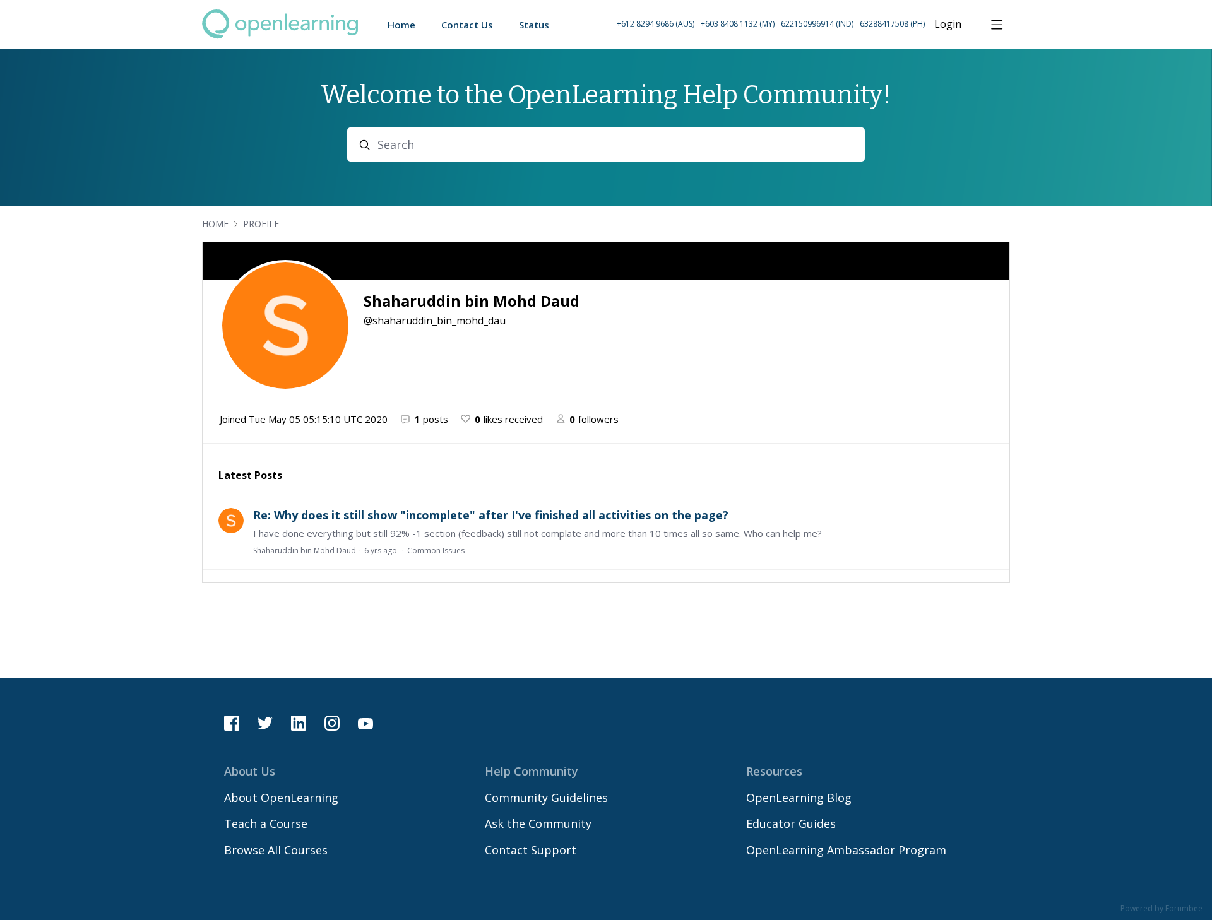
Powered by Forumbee (1161, 909)
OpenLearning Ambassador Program (846, 850)
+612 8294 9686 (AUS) (655, 23)
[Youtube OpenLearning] (365, 723)
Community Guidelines (546, 797)
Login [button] (947, 24)
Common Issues (436, 550)
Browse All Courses (276, 850)
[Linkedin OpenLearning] (298, 723)
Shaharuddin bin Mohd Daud (304, 550)
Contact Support (530, 850)
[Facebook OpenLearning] (231, 723)
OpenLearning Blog (799, 797)
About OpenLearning (281, 797)
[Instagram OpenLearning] (332, 723)
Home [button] (401, 24)
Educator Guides (791, 823)
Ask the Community (538, 823)
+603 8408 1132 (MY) (738, 23)
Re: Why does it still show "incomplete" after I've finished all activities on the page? (490, 514)
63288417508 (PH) (892, 23)
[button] (771, 24)
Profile (261, 223)
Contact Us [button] (467, 24)
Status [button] (534, 24)
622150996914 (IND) (817, 23)
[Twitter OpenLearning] (265, 723)
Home (215, 223)
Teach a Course (265, 823)
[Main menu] (996, 24)
